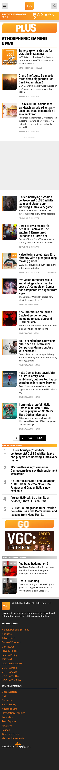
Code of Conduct (11, 642)
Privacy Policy (9, 650)
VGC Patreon (9, 667)
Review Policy (9, 654)
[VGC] (29, 6)
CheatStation (9, 691)
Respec (6, 729)
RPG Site (7, 725)
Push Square (9, 721)
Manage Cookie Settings (15, 629)
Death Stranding (29, 581)
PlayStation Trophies (13, 712)
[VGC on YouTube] (50, 14)
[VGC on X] (42, 14)
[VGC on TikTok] (53, 14)
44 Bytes (22, 745)
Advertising (8, 637)
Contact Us (8, 646)
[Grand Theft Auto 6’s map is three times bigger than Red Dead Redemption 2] (9, 82)
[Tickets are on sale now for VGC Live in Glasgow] (9, 57)
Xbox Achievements (13, 738)
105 (30, 437)
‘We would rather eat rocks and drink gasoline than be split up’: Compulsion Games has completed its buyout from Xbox (38, 287)
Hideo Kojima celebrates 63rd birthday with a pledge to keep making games (38, 258)
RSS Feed (7, 659)
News (39, 68)
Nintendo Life (9, 708)
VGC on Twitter (10, 676)
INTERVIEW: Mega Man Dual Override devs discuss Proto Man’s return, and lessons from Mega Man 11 (34, 511)
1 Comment (51, 272)
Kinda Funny (9, 704)
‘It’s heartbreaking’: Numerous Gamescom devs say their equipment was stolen (34, 471)
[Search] (54, 6)
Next (40, 437)
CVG (4, 695)
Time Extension (10, 733)
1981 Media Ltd (22, 603)
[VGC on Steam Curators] (34, 17)
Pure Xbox (7, 717)
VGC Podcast (9, 671)
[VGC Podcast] (38, 14)
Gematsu (7, 700)
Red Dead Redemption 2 (33, 563)
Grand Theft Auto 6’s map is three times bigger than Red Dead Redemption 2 (36, 79)
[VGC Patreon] (34, 14)
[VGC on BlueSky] (46, 14)
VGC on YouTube (11, 680)
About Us (7, 633)
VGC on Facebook (12, 663)
